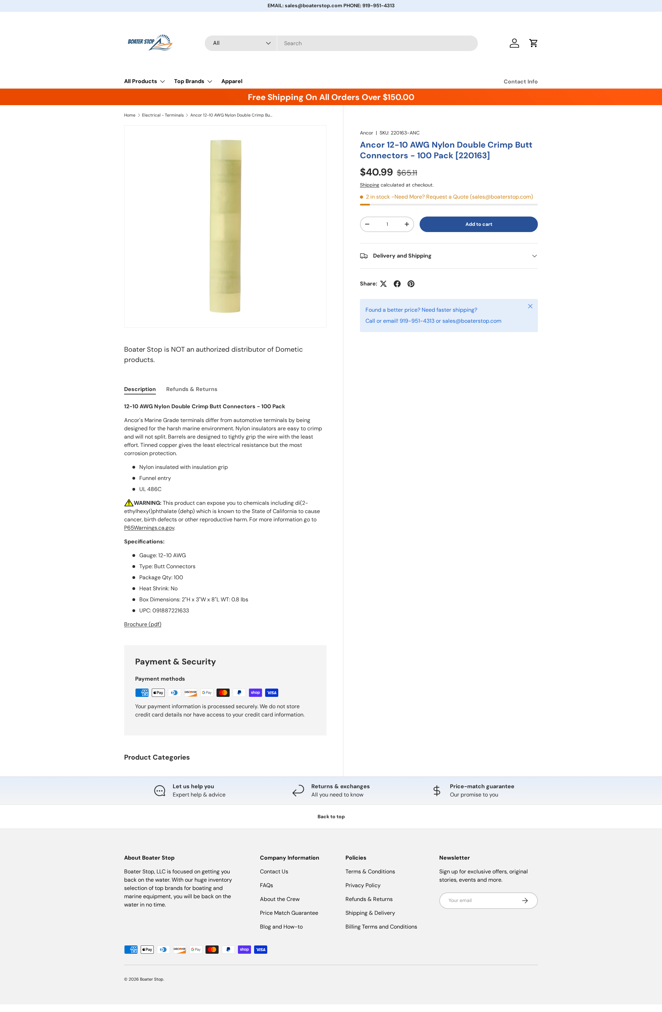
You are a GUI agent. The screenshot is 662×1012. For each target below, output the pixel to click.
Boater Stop (151, 979)
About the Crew (280, 899)
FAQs (266, 885)
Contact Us (274, 871)
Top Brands (189, 81)
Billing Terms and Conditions (381, 926)
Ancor (366, 133)
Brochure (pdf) (142, 624)
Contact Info (521, 81)
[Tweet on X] (383, 284)
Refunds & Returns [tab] (192, 389)
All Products (140, 81)
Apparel (231, 81)
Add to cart (478, 224)
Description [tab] (140, 389)
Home (130, 115)
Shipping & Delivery (370, 912)
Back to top (331, 816)
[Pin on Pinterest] (411, 284)
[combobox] (341, 43)
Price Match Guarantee (289, 912)
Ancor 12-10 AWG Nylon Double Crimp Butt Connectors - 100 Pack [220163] (231, 115)
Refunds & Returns (369, 899)
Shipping (369, 185)
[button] (533, 43)
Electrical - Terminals (163, 115)
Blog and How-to (281, 926)
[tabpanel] (225, 515)
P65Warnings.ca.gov (149, 527)
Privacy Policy (363, 885)
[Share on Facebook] (397, 284)
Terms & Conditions (370, 871)
